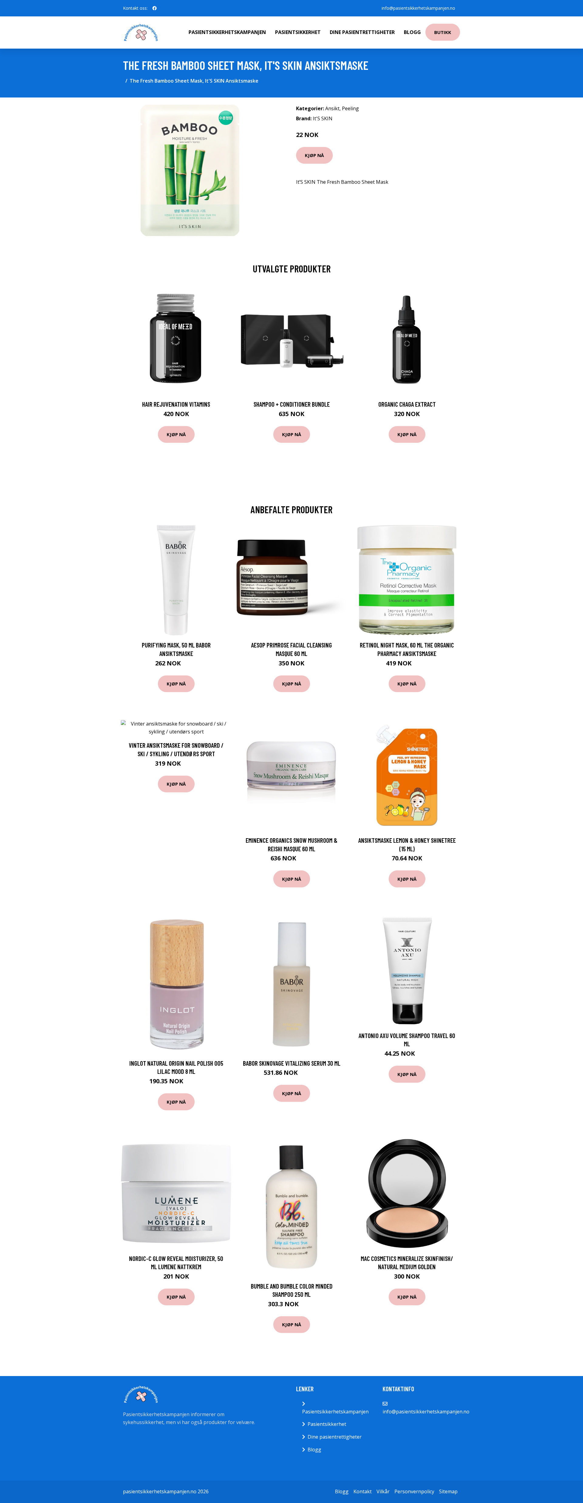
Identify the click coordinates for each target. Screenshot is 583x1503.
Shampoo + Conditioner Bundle (292, 404)
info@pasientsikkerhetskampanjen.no (418, 8)
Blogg (412, 32)
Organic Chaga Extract (407, 404)
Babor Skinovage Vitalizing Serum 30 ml (291, 1063)
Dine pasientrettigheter (362, 32)
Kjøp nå (314, 155)
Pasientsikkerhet (298, 32)
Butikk (442, 32)
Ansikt (332, 108)
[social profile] (154, 8)
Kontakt (362, 1491)
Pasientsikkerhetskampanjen (227, 32)
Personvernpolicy (414, 1491)
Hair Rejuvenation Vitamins (176, 404)
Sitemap (448, 1491)
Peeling (350, 108)
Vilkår (383, 1491)
